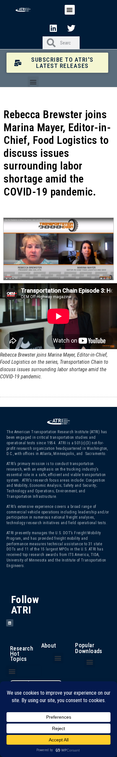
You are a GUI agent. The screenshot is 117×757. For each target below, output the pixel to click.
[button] (69, 10)
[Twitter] (71, 28)
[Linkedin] (53, 28)
